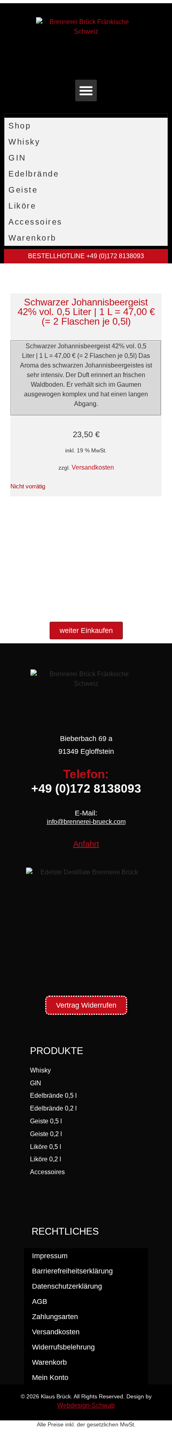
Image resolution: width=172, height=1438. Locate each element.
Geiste (23, 189)
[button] (86, 90)
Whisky (24, 141)
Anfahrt (86, 844)
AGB (39, 1301)
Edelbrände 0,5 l (53, 1095)
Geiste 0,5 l (46, 1121)
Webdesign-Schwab (86, 1405)
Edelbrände (33, 173)
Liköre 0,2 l (45, 1159)
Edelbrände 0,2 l (53, 1108)
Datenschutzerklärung (67, 1286)
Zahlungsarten (55, 1317)
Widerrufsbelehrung (63, 1347)
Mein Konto (50, 1378)
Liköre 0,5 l (45, 1146)
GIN (17, 157)
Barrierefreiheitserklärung (72, 1271)
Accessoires (35, 221)
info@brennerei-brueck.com (86, 821)
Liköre (22, 205)
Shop (19, 125)
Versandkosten (93, 467)
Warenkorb (32, 237)
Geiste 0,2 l (46, 1134)
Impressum (50, 1256)
